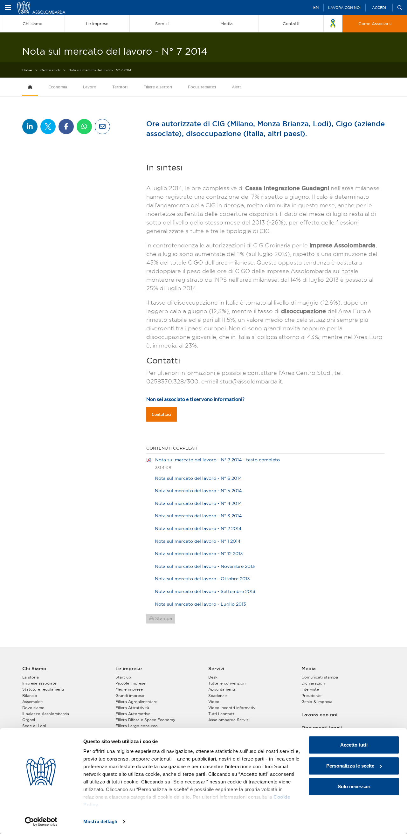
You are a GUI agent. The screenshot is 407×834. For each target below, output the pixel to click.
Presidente (311, 695)
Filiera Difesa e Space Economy (145, 720)
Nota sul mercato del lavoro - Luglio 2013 (200, 604)
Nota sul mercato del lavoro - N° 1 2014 (197, 541)
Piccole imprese (130, 683)
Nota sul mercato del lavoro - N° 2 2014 (198, 528)
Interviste (310, 689)
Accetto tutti (354, 745)
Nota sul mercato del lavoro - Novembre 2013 (205, 566)
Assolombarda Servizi (229, 720)
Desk (212, 677)
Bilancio (29, 695)
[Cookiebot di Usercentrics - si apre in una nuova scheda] (41, 821)
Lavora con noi (344, 8)
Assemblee (32, 702)
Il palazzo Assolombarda (45, 714)
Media (308, 668)
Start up (123, 677)
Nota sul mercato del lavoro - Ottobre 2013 (202, 578)
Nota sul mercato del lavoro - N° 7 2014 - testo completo (217, 459)
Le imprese (128, 668)
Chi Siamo (34, 668)
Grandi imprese (129, 695)
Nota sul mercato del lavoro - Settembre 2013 (205, 591)
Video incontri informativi (232, 708)
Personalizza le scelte (350, 766)
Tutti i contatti (221, 714)
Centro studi (50, 70)
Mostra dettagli (100, 821)
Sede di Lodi (34, 726)
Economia (57, 87)
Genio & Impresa (316, 702)
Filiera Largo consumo (136, 726)
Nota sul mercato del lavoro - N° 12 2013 (199, 553)
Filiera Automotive (132, 714)
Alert (236, 87)
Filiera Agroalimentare (136, 702)
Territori (120, 87)
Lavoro (89, 87)
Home (27, 70)
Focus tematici (202, 87)
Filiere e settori (157, 87)
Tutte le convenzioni (227, 683)
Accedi (379, 8)
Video (213, 702)
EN (316, 7)
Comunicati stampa (319, 677)
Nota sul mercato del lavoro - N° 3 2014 (198, 515)
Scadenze (217, 695)
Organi (28, 720)
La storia (30, 677)
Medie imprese (129, 689)
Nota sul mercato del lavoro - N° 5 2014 (198, 490)
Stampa (163, 618)
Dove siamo (33, 708)
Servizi (216, 668)
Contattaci (161, 414)
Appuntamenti (221, 689)
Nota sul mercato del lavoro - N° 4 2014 (198, 503)
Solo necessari (354, 786)
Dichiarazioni (313, 683)
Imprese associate (39, 683)
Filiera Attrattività (132, 708)
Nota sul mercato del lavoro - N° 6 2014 (198, 478)
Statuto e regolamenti (43, 689)
